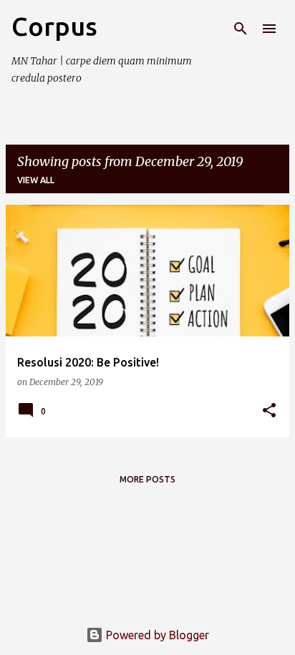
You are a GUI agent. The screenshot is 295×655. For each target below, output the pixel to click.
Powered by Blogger (156, 635)
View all (35, 180)
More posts (147, 479)
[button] (269, 411)
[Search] (240, 28)
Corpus (54, 26)
